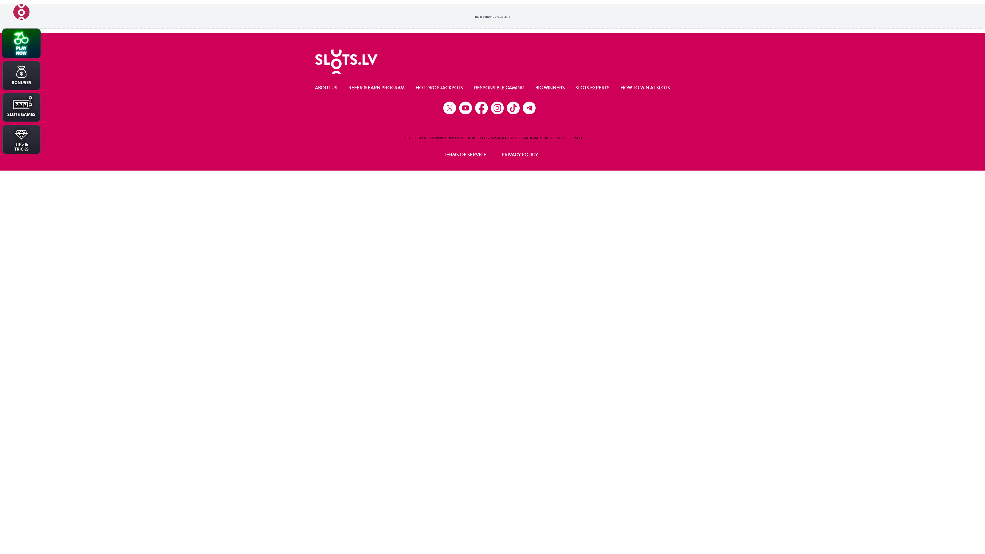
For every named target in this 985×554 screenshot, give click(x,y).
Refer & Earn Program (376, 87)
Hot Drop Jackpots (439, 87)
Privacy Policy (520, 154)
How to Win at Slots (645, 87)
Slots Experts (592, 87)
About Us (326, 87)
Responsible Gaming (499, 87)
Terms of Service (465, 154)
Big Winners (550, 87)
